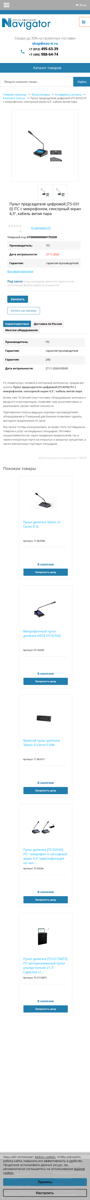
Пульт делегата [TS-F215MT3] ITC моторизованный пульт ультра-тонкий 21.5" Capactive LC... (45, 965)
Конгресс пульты (14, 98)
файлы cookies (45, 1157)
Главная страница (14, 94)
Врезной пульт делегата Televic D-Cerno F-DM (41, 742)
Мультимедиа (41, 94)
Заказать (18, 299)
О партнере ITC (41, 228)
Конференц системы (68, 94)
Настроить (45, 1193)
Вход (83, 5)
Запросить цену (45, 572)
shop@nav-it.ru (45, 43)
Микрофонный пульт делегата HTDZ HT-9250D (42, 633)
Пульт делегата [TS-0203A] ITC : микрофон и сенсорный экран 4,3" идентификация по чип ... (45, 856)
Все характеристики (20, 271)
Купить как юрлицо (23, 310)
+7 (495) (43, 54)
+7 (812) (43, 49)
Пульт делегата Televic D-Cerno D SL (42, 524)
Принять (45, 1182)
